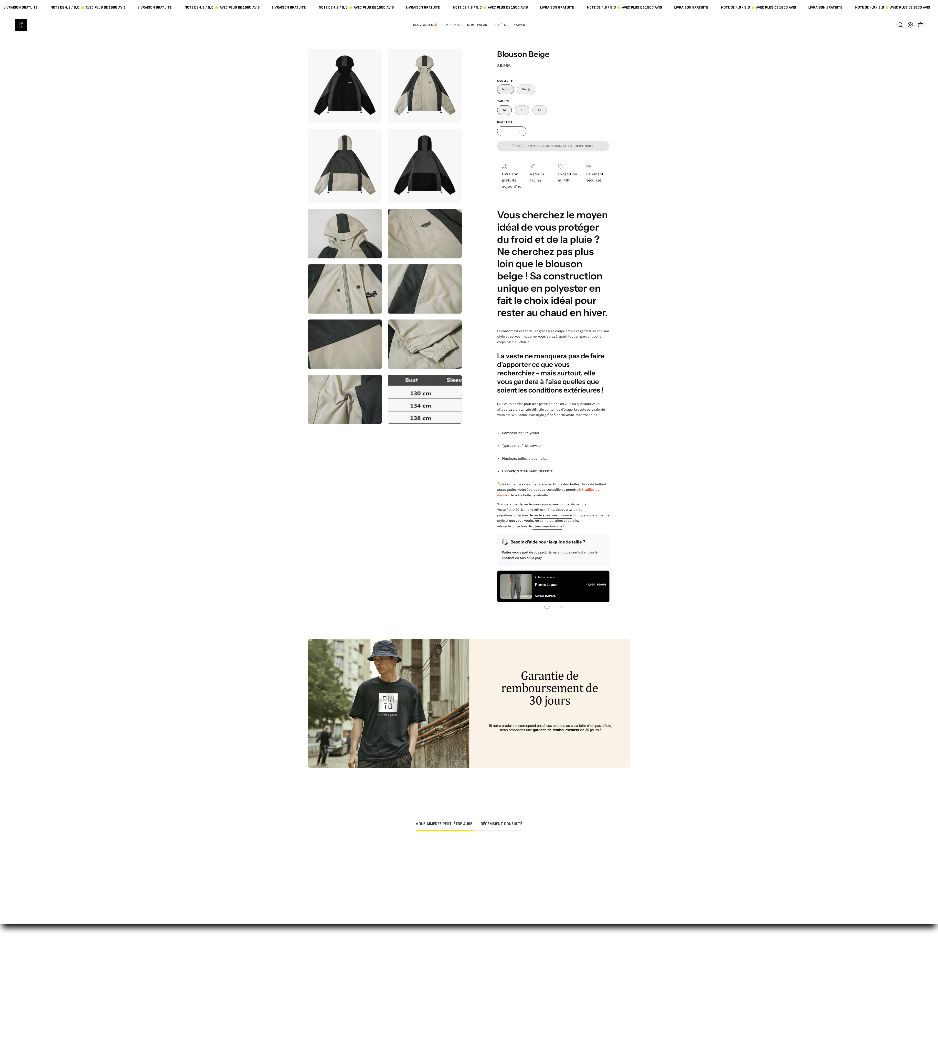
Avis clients (534, 975)
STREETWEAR (402, 975)
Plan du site (467, 1014)
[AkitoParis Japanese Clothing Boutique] (21, 25)
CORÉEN (398, 983)
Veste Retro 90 (508, 510)
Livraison (532, 983)
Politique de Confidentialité (481, 998)
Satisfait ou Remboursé (545, 959)
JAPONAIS (399, 967)
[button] (519, 25)
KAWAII (397, 991)
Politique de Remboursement (483, 975)
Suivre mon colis (539, 991)
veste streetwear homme (552, 515)
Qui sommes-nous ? (542, 967)
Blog (528, 1000)
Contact (464, 959)
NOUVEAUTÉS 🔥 (405, 959)
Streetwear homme (547, 526)
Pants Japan (546, 584)
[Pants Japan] (516, 586)
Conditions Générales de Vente (484, 1006)
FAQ (460, 967)
